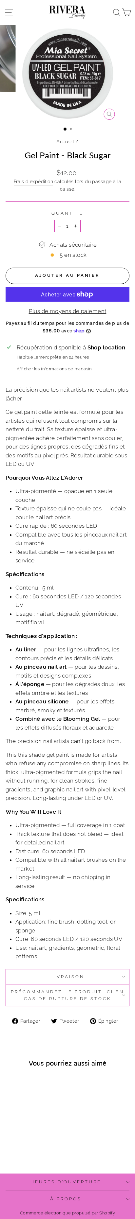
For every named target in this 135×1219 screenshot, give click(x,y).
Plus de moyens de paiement (67, 311)
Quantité (67, 213)
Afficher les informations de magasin (54, 368)
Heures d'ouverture (66, 1181)
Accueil (65, 142)
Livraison (67, 976)
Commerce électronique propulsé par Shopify (67, 1212)
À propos (66, 1198)
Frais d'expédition (33, 181)
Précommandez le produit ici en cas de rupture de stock (67, 995)
